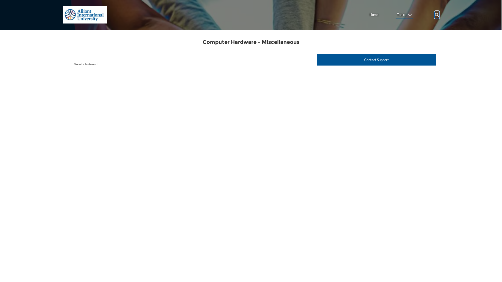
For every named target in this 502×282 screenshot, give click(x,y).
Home (374, 15)
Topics (401, 15)
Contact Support (376, 60)
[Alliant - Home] (85, 15)
